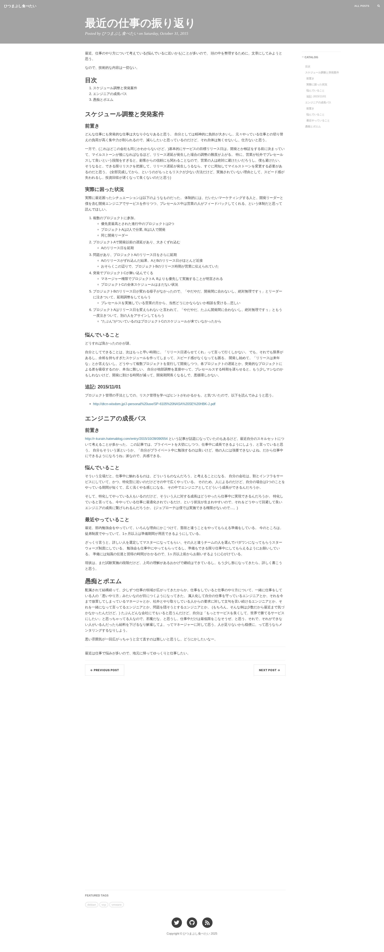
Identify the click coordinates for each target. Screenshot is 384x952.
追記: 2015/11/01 (316, 96)
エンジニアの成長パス (318, 102)
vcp (104, 904)
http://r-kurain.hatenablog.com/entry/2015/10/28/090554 (126, 439)
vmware (117, 904)
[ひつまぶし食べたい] (207, 922)
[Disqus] (185, 729)
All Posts (361, 6)
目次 (307, 66)
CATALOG (311, 57)
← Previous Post (104, 670)
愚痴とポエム (313, 126)
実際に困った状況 (316, 84)
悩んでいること (315, 90)
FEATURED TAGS (96, 895)
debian (91, 904)
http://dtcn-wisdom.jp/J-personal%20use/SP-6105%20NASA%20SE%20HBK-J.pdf (154, 404)
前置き (310, 78)
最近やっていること (318, 120)
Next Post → (269, 670)
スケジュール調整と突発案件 (322, 72)
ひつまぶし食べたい (20, 6)
